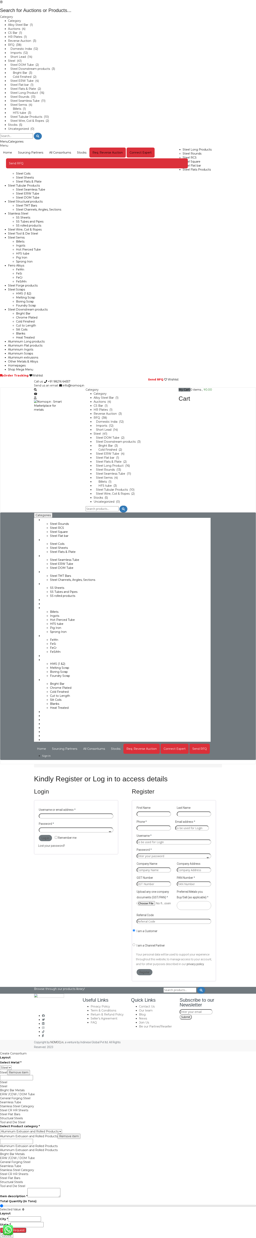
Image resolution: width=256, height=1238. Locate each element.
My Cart (184, 389)
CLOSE (7, 1235)
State (5, 1224)
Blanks (20, 333)
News (143, 1018)
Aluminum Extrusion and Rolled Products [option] (29, 1146)
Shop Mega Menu (20, 369)
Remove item (18, 1072)
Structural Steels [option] (11, 1118)
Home (7, 152)
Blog (142, 1014)
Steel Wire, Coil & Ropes (25, 229)
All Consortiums (60, 152)
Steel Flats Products (197, 169)
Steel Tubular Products (24, 185)
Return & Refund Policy (107, 1014)
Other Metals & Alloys (23, 361)
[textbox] (16, 1077)
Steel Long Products (197, 149)
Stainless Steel (18, 213)
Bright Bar (23, 313)
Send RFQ (16, 163)
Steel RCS (190, 157)
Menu (4, 141)
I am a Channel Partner (151, 945)
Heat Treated (25, 337)
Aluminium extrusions (23, 357)
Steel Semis (16, 237)
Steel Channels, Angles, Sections (38, 209)
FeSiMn (21, 281)
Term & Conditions (103, 1010)
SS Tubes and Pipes (29, 221)
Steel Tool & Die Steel (23, 233)
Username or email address (57, 809)
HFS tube (22, 253)
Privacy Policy (100, 1006)
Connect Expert (141, 152)
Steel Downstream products (28, 309)
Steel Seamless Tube (30, 189)
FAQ (94, 1022)
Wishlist (37, 375)
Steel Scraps (16, 289)
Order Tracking (16, 375)
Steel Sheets (25, 177)
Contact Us (147, 1006)
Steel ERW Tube (27, 193)
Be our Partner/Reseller (155, 1026)
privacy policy (195, 964)
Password (46, 823)
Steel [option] (3, 1082)
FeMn (20, 269)
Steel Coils (23, 173)
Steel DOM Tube (27, 197)
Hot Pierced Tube (28, 249)
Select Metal (10, 1062)
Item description (13, 1196)
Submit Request (13, 1230)
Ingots (20, 245)
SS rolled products (28, 225)
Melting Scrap (25, 297)
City (4, 1219)
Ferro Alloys (16, 265)
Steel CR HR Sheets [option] (14, 1110)
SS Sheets (23, 217)
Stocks (81, 152)
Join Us (144, 1022)
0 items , (201, 389)
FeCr (19, 277)
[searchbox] (179, 905)
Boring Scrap (25, 301)
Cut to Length (26, 325)
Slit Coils (21, 329)
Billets (20, 241)
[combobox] (194, 905)
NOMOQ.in (57, 1042)
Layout (5, 1057)
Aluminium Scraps (20, 353)
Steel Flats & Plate (29, 181)
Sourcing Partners (30, 152)
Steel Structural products (25, 201)
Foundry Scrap (26, 305)
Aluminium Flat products (25, 345)
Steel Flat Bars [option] (10, 1114)
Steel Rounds (192, 153)
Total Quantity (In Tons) (18, 1201)
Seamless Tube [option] (10, 1102)
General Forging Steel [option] (15, 1098)
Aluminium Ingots (20, 349)
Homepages (17, 365)
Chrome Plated (26, 317)
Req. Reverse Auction (107, 152)
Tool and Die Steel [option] (12, 1122)
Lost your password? (51, 845)
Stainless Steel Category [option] (17, 1106)
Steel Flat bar (192, 165)
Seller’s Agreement (104, 1018)
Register (144, 972)
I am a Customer (147, 931)
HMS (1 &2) (23, 293)
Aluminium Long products (26, 341)
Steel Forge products (23, 285)
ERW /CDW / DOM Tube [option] (17, 1094)
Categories (15, 141)
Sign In (46, 755)
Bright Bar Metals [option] (12, 1090)
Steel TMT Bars (26, 205)
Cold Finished (25, 321)
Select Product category (20, 1126)
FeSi (19, 273)
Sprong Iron (24, 261)
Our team (146, 1010)
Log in (45, 838)
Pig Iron (21, 257)
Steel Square (191, 161)
